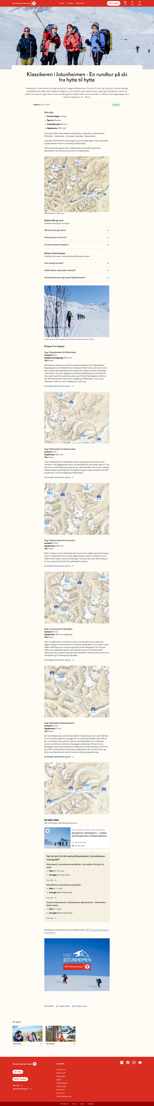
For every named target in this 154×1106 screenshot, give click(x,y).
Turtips (70, 3)
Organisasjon (61, 1076)
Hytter (61, 3)
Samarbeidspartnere (63, 1096)
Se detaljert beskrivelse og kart (57, 386)
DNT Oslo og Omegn (94, 930)
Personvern (60, 1093)
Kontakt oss (60, 1070)
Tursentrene (60, 1090)
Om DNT (60, 1064)
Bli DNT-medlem (20, 1079)
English (59, 1080)
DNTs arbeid (60, 1073)
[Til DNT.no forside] (24, 3)
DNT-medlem (114, 3)
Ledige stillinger (62, 1083)
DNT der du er (64, 1104)
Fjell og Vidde (61, 1086)
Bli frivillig (17, 1072)
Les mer (50, 880)
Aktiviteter (80, 3)
